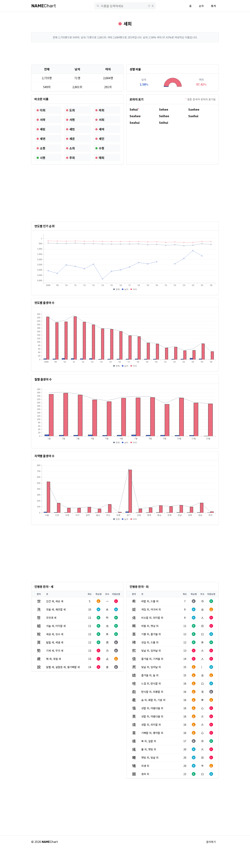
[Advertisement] (125, 53)
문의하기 (211, 842)
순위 (201, 6)
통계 (213, 6)
